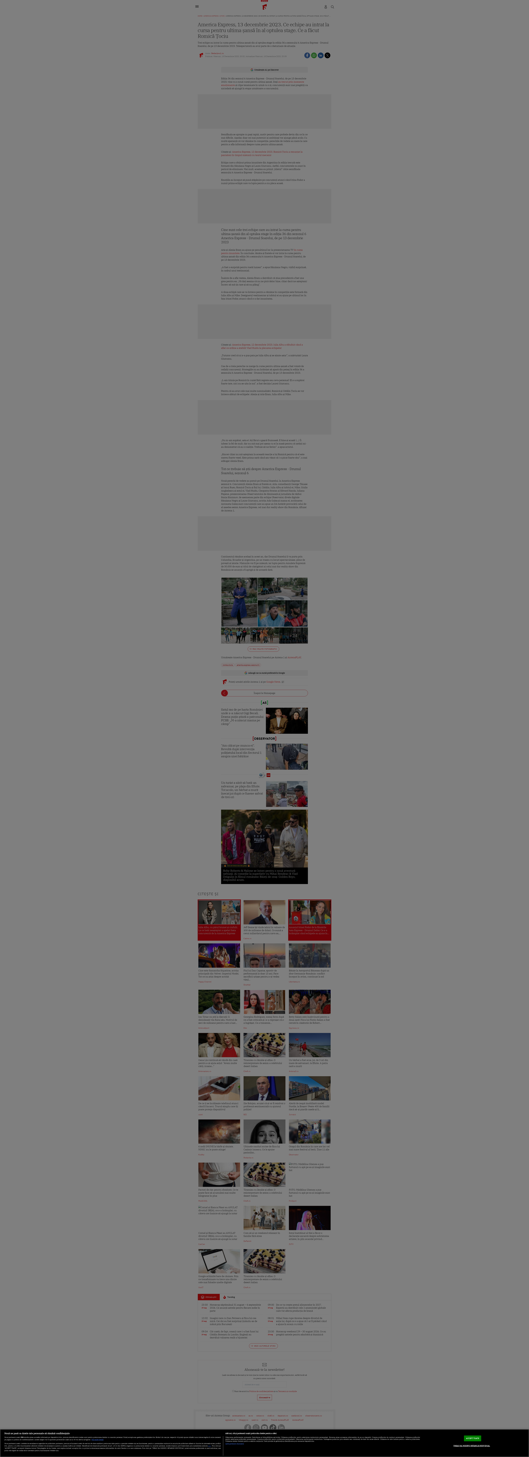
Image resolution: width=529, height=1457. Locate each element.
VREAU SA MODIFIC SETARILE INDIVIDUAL (471, 1446)
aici (209, 1446)
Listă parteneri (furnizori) (234, 1444)
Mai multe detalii (97, 1440)
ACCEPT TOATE (472, 1438)
